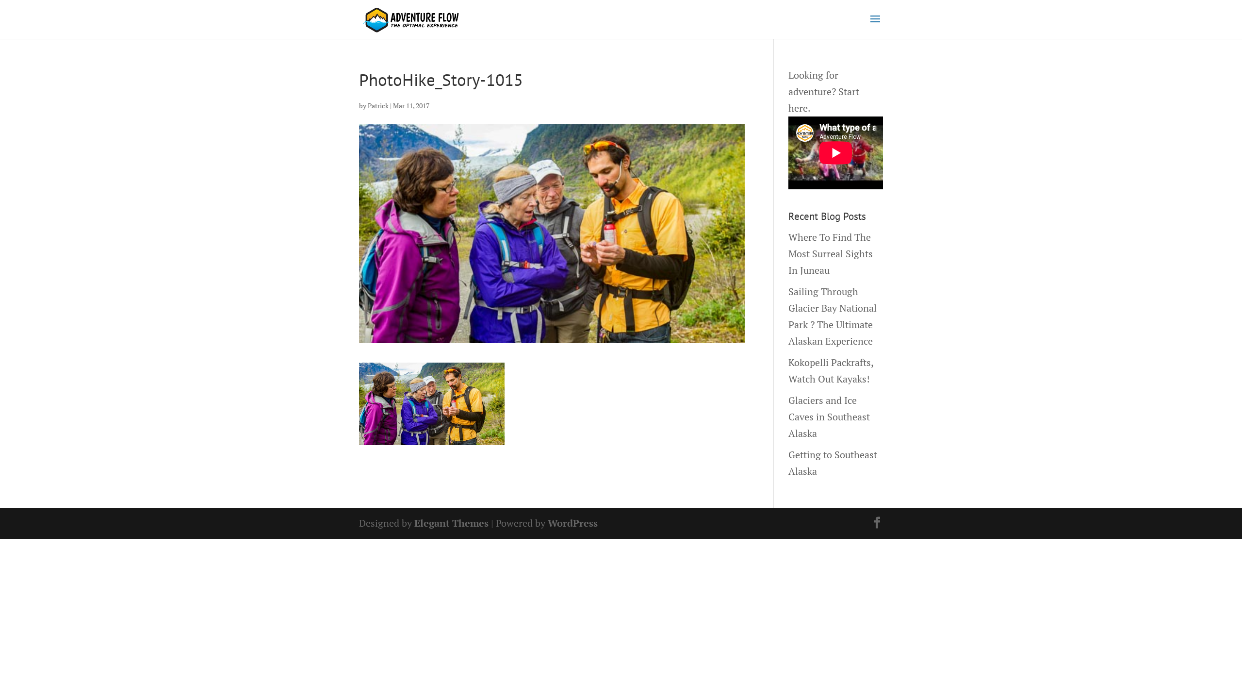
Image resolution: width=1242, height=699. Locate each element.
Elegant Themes (451, 523)
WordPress (573, 523)
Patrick (378, 105)
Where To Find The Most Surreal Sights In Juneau (830, 254)
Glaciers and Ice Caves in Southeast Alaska (829, 417)
